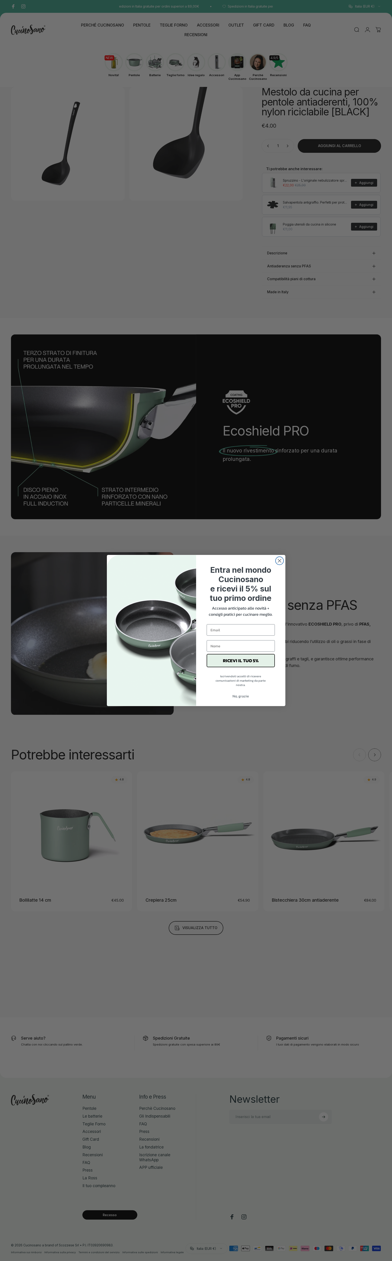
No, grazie (240, 696)
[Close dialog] (280, 561)
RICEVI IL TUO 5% (241, 660)
